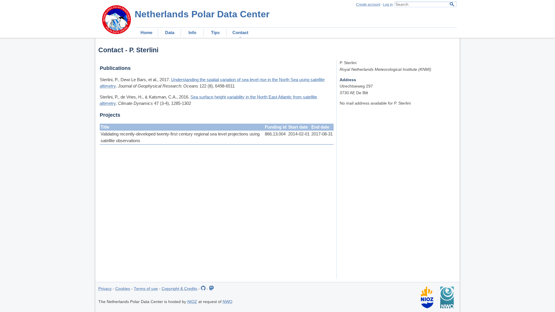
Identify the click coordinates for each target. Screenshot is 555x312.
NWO (227, 302)
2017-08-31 (322, 133)
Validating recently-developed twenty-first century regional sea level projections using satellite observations (180, 137)
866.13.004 (275, 133)
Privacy (105, 289)
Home (146, 32)
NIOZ (192, 302)
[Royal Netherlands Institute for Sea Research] (427, 307)
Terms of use (146, 289)
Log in (388, 5)
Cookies (122, 289)
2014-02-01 (299, 133)
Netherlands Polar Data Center (202, 14)
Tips (215, 32)
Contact (240, 32)
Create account (368, 5)
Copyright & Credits (179, 289)
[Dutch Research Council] (447, 307)
